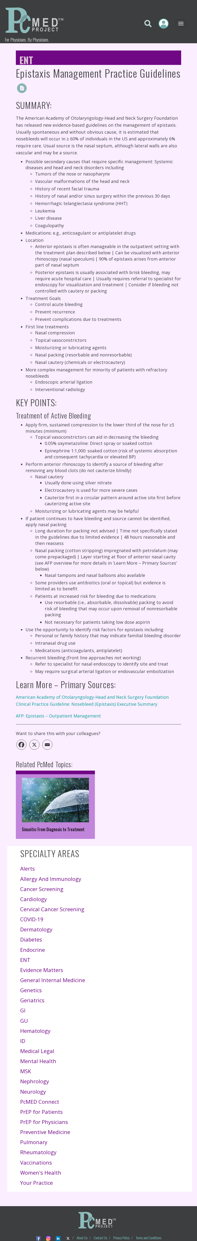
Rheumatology (38, 1152)
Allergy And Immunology (50, 878)
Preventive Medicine (45, 1131)
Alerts (27, 868)
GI (22, 1010)
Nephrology (34, 1081)
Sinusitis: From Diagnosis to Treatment (53, 829)
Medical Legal (37, 1050)
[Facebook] (21, 745)
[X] (34, 745)
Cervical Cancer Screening (52, 909)
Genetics (31, 990)
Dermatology (36, 929)
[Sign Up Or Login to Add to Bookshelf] (32, 88)
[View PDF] (22, 88)
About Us (82, 1237)
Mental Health (38, 1061)
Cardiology (33, 899)
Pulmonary (33, 1142)
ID (22, 1040)
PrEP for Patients (41, 1111)
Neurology (33, 1091)
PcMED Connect (39, 1101)
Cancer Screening (41, 888)
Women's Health (40, 1172)
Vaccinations (36, 1162)
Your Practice (36, 1182)
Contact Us (100, 1237)
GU (24, 1020)
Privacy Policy (121, 1237)
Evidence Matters (41, 969)
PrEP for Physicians (44, 1121)
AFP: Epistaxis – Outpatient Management (58, 716)
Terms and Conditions (148, 1237)
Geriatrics (32, 1000)
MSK (25, 1071)
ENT (26, 59)
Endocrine (32, 949)
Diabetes (31, 939)
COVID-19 (31, 919)
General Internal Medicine (52, 980)
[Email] (47, 745)
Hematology (35, 1030)
